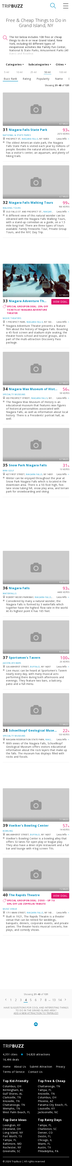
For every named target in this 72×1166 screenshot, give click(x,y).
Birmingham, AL (13, 1090)
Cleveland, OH (12, 1129)
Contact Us (35, 1072)
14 (60, 1000)
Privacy (60, 1066)
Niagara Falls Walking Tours (31, 203)
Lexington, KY (11, 1125)
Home (7, 1066)
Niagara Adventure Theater (31, 301)
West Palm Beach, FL (16, 1112)
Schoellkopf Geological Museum (34, 730)
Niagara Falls (30, 138)
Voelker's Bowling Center (29, 825)
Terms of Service (14, 1072)
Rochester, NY (12, 1147)
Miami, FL (44, 1143)
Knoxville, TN (11, 1101)
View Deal (60, 301)
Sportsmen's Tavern (24, 658)
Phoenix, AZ (45, 1101)
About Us (20, 1066)
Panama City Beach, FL (53, 1105)
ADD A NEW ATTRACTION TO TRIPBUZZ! (36, 1013)
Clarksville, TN (12, 1097)
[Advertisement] (36, 251)
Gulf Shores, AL (13, 1093)
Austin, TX (44, 1147)
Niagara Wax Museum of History (34, 389)
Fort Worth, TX (12, 1136)
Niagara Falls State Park (28, 130)
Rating (27, 78)
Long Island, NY (13, 1132)
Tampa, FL (45, 1090)
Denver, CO (45, 1132)
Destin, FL (44, 1136)
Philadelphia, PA (48, 1151)
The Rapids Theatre (24, 895)
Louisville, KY (46, 1108)
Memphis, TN (11, 1108)
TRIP (12, 6)
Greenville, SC (11, 1151)
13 (54, 1000)
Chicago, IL (45, 1140)
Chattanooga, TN (14, 1105)
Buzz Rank (10, 78)
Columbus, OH (12, 1086)
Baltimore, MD (12, 1143)
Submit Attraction (41, 1066)
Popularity (43, 78)
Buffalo (35, 666)
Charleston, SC (47, 1129)
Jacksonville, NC (48, 1112)
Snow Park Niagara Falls (28, 465)
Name (59, 78)
